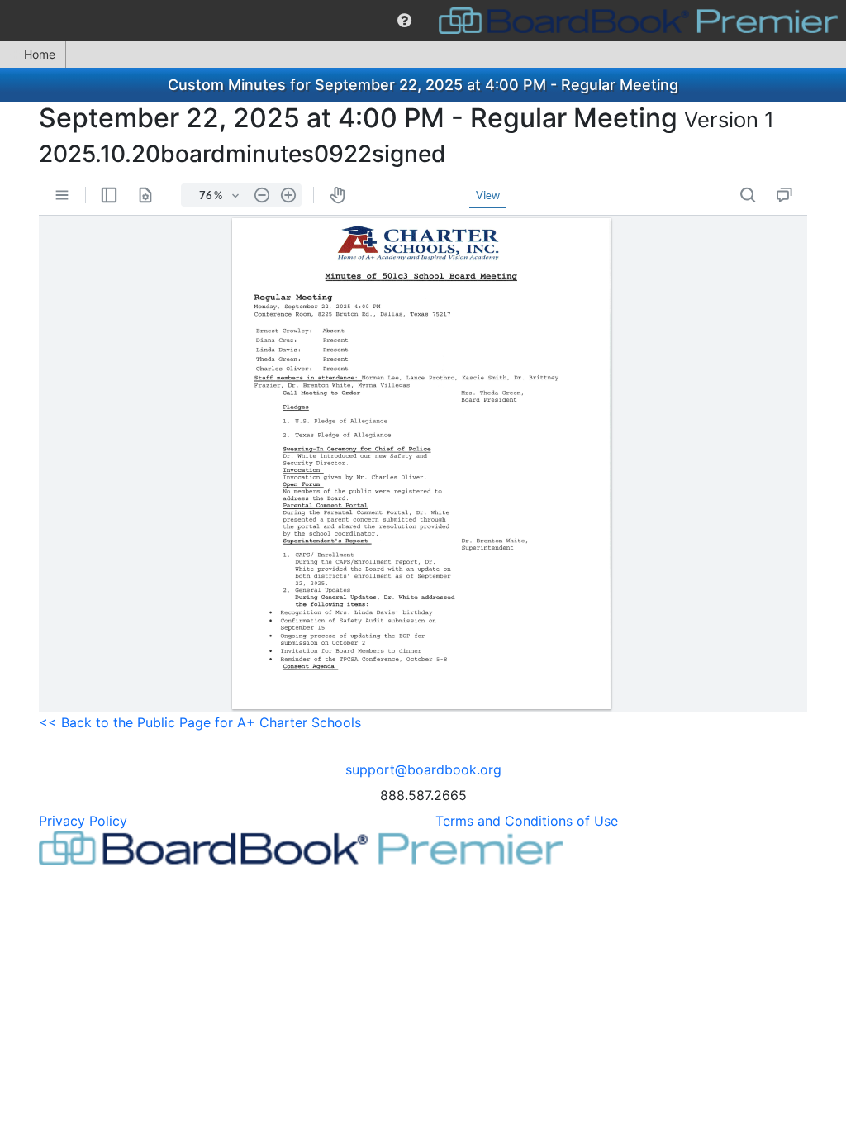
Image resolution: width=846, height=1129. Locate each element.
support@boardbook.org (423, 769)
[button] (404, 20)
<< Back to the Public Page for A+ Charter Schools (200, 722)
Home (39, 54)
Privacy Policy (83, 820)
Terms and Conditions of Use (526, 820)
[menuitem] (404, 20)
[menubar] (423, 20)
